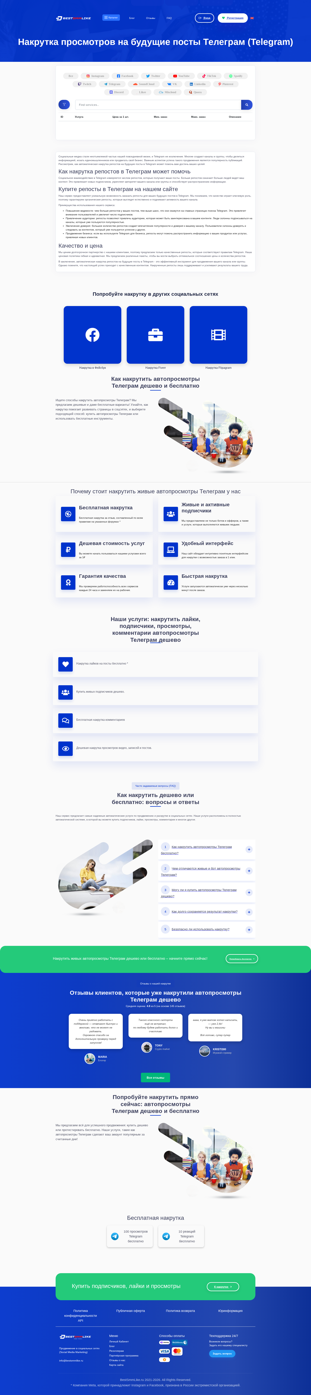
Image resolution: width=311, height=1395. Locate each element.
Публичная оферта (130, 1310)
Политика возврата (180, 1310)
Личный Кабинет (119, 1341)
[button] (64, 104)
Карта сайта (116, 1365)
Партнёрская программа (123, 1355)
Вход (206, 18)
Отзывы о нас (117, 1360)
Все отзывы (155, 1077)
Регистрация (235, 18)
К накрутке (221, 1286)
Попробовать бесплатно (240, 959)
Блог (112, 1346)
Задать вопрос (222, 1353)
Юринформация (230, 1310)
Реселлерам (116, 1351)
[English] (252, 18)
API (80, 1320)
